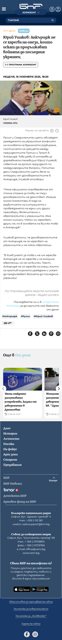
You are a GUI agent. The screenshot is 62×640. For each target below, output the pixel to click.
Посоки (8, 444)
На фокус (10, 449)
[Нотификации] (52, 9)
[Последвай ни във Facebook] (27, 634)
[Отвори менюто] (4, 9)
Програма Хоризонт (22, 64)
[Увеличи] (52, 131)
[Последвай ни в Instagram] (35, 634)
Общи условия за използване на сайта (31, 601)
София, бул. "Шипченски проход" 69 (31, 537)
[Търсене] (52, 20)
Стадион (10, 459)
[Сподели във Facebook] (30, 333)
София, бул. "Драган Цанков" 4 (31, 516)
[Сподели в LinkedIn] (44, 333)
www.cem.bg (31, 552)
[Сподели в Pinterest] (51, 333)
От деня (9, 30)
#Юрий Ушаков (43, 316)
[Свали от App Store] (22, 589)
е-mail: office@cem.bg (31, 549)
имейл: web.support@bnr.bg (31, 524)
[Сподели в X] (37, 333)
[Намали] (57, 131)
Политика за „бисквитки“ (31, 616)
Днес (7, 428)
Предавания (12, 465)
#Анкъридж (9, 316)
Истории (10, 433)
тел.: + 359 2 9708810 (31, 541)
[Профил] (58, 9)
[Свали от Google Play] (40, 589)
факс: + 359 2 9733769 (31, 545)
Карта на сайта (31, 623)
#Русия (25, 316)
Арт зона (10, 454)
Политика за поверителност (31, 608)
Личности (11, 439)
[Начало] (31, 6)
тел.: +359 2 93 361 (31, 520)
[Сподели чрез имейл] (58, 333)
